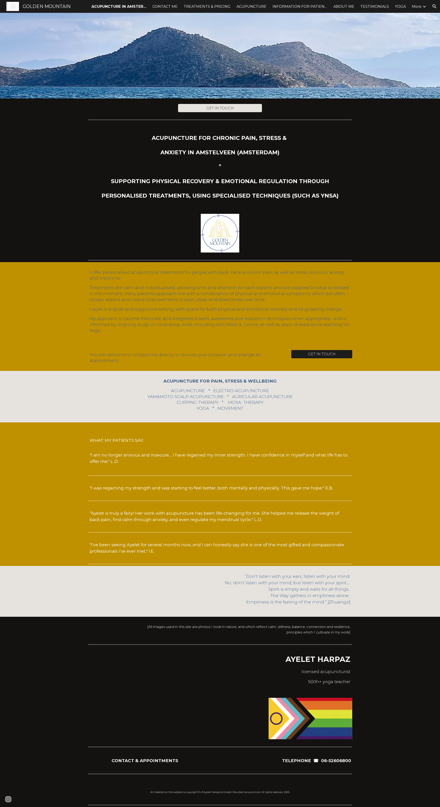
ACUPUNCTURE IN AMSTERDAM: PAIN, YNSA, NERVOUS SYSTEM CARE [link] (118, 6)
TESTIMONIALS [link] (374, 6)
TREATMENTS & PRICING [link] (207, 6)
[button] (434, 6)
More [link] (416, 6)
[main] (220, 165)
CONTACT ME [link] (165, 6)
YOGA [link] (400, 6)
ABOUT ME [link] (343, 6)
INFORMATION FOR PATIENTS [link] (299, 6)
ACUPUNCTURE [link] (251, 6)
